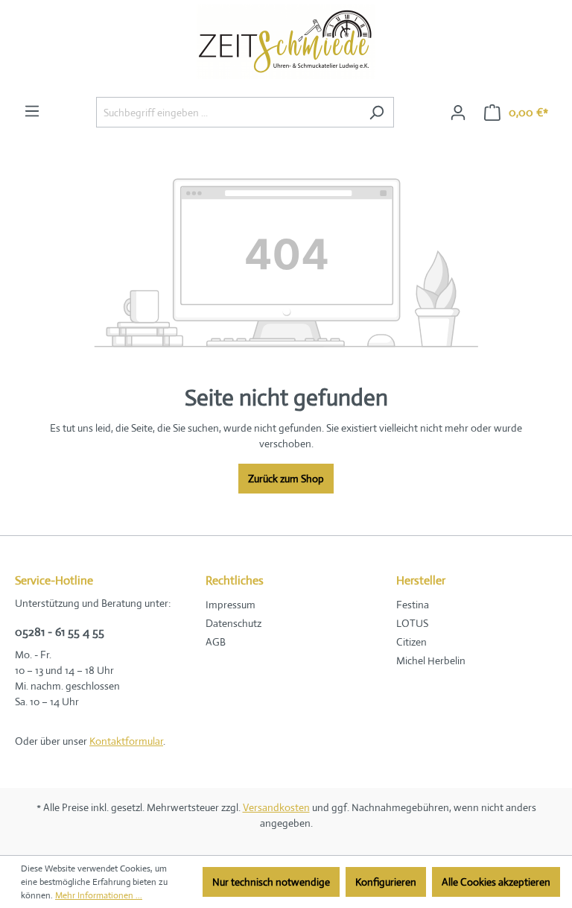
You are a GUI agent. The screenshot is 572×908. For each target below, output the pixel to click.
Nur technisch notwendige (271, 882)
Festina (412, 604)
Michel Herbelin (430, 660)
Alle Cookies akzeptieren (496, 882)
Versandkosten (276, 807)
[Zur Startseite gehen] (286, 45)
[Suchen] (376, 112)
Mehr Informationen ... (98, 895)
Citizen (411, 642)
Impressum (230, 604)
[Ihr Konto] (458, 112)
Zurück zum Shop (286, 478)
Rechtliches (235, 580)
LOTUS (412, 623)
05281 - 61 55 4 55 (59, 632)
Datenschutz (233, 623)
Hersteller (420, 580)
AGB (216, 642)
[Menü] (32, 111)
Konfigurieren (385, 882)
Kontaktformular (126, 741)
